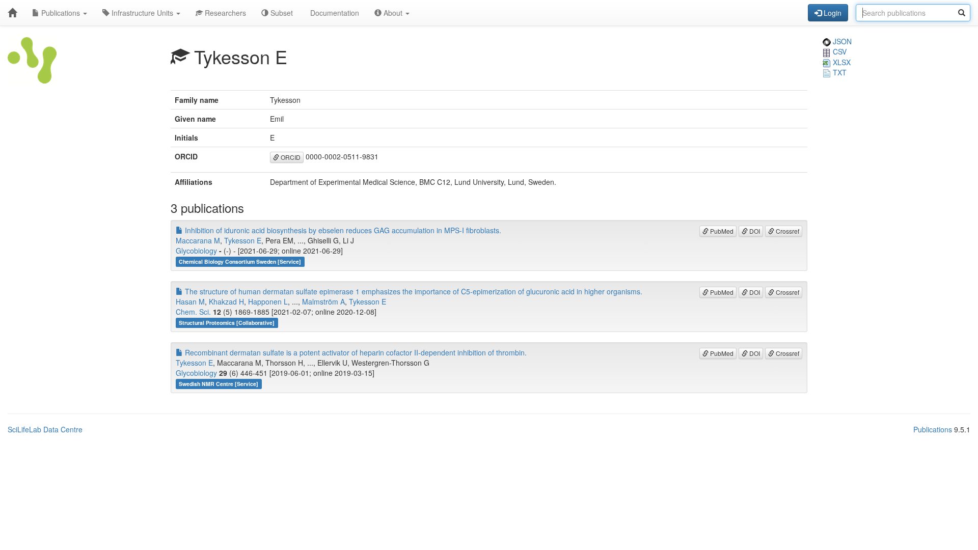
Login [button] (831, 13)
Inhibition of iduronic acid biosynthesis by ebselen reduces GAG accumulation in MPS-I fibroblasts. (342, 230)
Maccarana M (198, 240)
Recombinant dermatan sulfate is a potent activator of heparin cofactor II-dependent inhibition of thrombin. (355, 352)
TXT (839, 72)
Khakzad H (226, 301)
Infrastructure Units (142, 13)
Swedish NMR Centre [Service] (218, 384)
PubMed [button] (721, 231)
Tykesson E (242, 240)
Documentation (333, 13)
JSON (841, 41)
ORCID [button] (290, 157)
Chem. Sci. (193, 312)
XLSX (841, 62)
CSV (839, 51)
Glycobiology (196, 250)
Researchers (224, 13)
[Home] (12, 12)
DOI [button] (754, 231)
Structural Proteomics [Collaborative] (227, 322)
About (393, 13)
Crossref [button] (786, 231)
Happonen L (268, 301)
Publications (60, 13)
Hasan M (190, 301)
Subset (280, 13)
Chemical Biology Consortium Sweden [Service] (240, 261)
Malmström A (323, 301)
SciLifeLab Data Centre (45, 429)
